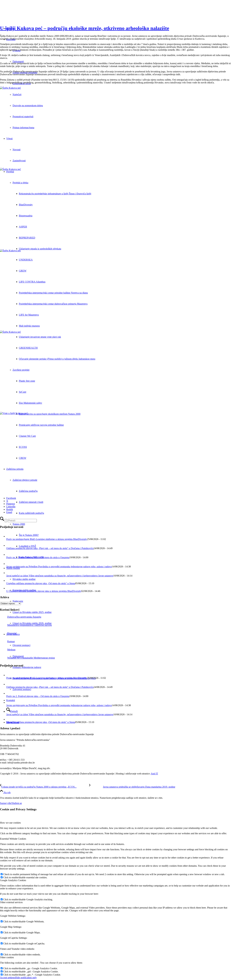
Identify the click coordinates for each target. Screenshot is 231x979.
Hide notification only (26, 977)
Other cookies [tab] (7, 957)
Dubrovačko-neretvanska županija (24, 617)
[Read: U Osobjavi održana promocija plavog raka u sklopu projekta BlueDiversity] (8, 588)
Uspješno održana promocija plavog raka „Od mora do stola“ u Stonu (40, 583)
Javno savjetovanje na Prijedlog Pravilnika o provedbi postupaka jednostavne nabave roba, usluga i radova (59, 566)
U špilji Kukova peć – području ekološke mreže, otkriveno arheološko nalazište (84, 28)
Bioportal (11, 633)
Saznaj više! (6, 803)
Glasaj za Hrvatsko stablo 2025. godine (32, 612)
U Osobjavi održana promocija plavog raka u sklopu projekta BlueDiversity (43, 591)
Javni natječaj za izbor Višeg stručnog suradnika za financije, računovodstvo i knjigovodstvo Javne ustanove (59, 575)
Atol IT (154, 773)
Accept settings (7, 977)
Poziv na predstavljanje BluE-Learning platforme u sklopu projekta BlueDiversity (46, 539)
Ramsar (11, 641)
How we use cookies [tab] (10, 822)
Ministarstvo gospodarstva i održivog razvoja (29, 625)
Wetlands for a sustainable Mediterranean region (31, 657)
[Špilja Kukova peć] (115, 127)
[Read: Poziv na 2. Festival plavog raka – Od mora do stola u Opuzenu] (9, 554)
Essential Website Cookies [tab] (13, 838)
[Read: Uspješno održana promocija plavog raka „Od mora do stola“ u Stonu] (8, 580)
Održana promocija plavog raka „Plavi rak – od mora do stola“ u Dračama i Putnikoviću (50, 548)
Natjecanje (18, 601)
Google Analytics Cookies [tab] (13, 880)
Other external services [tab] (11, 902)
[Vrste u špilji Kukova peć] (115, 452)
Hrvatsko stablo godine (24, 579)
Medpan (11, 649)
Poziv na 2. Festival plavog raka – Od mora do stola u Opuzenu (37, 557)
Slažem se (17, 803)
